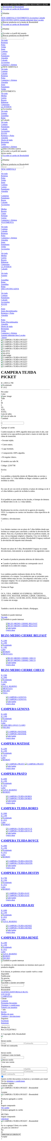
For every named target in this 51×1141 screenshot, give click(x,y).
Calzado (41, 18)
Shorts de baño (7, 326)
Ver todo (4, 174)
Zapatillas (5, 280)
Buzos (3, 200)
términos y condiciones (16, 1081)
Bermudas (5, 329)
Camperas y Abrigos (9, 220)
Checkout (5, 1119)
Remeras (4, 176)
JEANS (4, 304)
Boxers (4, 211)
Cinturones (5, 264)
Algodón (4, 191)
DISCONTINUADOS (10, 20)
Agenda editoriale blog (28, 20)
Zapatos (4, 275)
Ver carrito (5, 1108)
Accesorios (33, 18)
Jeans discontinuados (9, 311)
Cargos (4, 187)
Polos (3, 178)
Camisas (4, 185)
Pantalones (5, 189)
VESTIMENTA (22, 18)
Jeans (3, 182)
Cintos (3, 213)
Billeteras (4, 262)
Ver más (4, 617)
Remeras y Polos (7, 313)
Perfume (4, 216)
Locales (41, 20)
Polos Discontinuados (9, 322)
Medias (4, 209)
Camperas (5, 196)
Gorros (3, 218)
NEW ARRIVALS (8, 18)
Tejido (3, 180)
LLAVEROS (6, 267)
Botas (3, 282)
